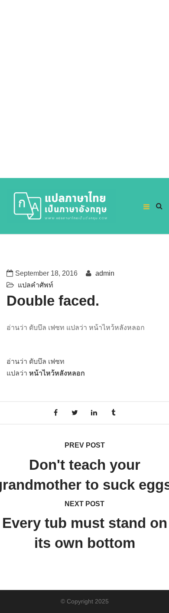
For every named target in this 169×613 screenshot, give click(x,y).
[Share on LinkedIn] (94, 412)
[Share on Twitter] (74, 412)
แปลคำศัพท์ (35, 285)
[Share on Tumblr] (113, 412)
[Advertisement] (84, 89)
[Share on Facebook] (55, 412)
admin (104, 273)
